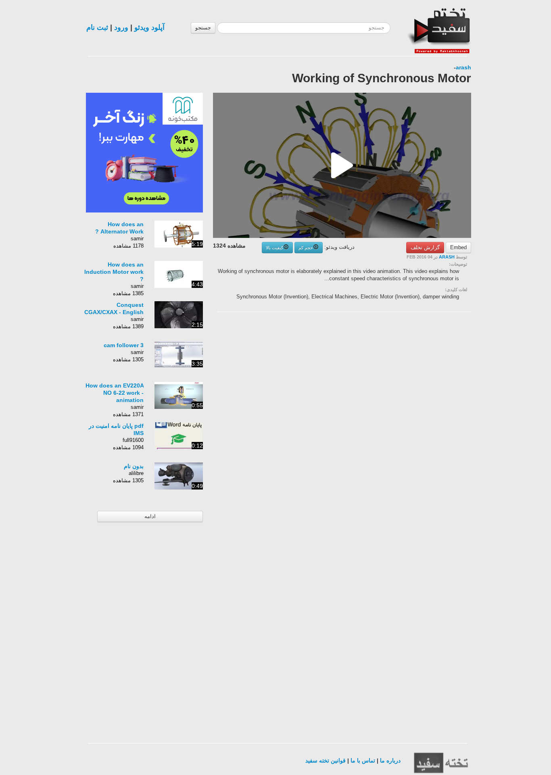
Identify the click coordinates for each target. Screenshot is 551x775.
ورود (121, 27)
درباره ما (390, 760)
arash (463, 67)
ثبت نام (97, 27)
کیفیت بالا (274, 247)
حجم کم (305, 247)
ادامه (150, 516)
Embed (458, 247)
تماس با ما (363, 760)
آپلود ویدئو (149, 27)
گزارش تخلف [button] (425, 247)
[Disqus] (410, 420)
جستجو (203, 28)
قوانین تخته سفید (325, 760)
